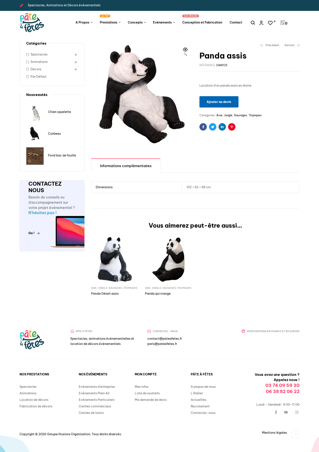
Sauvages (240, 115)
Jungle (228, 115)
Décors (36, 69)
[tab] (125, 165)
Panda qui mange (158, 294)
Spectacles (39, 54)
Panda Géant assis (105, 294)
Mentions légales (274, 433)
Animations (39, 62)
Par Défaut (38, 77)
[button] (185, 52)
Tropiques (255, 115)
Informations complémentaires (125, 166)
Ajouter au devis (219, 102)
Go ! (31, 233)
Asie (219, 115)
